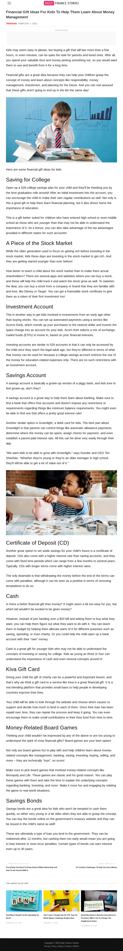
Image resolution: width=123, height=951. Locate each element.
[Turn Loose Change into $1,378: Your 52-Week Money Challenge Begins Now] (62, 900)
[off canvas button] (9, 3)
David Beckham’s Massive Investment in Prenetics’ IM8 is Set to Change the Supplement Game (98, 918)
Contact (68, 946)
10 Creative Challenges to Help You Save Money (96, 867)
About (60, 946)
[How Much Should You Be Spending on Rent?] (24, 900)
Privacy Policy (50, 946)
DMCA (76, 946)
